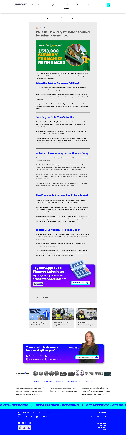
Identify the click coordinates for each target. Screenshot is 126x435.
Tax (55, 18)
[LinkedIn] (30, 423)
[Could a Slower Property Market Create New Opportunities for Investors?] (39, 314)
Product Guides (63, 18)
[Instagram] (26, 423)
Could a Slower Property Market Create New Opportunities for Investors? (38, 324)
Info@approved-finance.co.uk (97, 417)
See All (95, 305)
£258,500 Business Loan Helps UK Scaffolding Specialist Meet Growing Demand (62, 324)
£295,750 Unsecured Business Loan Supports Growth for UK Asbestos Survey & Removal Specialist (86, 324)
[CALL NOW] (108, 5)
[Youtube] (19, 423)
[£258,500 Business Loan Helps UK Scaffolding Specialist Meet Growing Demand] (63, 314)
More (87, 18)
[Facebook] (23, 423)
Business (39, 18)
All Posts (31, 18)
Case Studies (45, 297)
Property (48, 18)
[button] (37, 5)
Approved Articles (77, 18)
